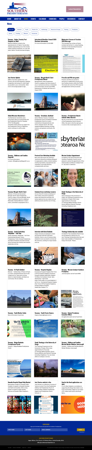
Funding (18, 33)
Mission (26, 33)
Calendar (42, 18)
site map (9, 447)
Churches (52, 18)
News (26, 18)
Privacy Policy (81, 432)
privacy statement (17, 447)
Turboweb (82, 447)
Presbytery (75, 29)
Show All (11, 29)
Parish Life (35, 29)
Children (19, 29)
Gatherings (44, 29)
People (61, 18)
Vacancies (34, 33)
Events (33, 18)
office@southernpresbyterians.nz (46, 442)
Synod (10, 33)
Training (66, 29)
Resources (71, 18)
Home (9, 18)
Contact (81, 18)
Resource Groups (55, 29)
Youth (26, 29)
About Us (17, 18)
